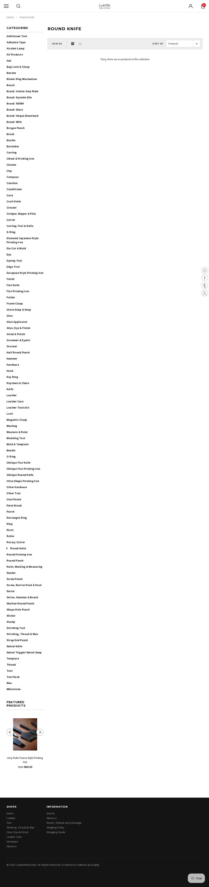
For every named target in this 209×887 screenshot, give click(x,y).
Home (10, 17)
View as (57, 43)
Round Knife (27, 17)
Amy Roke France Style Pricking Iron (25, 760)
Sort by (157, 43)
